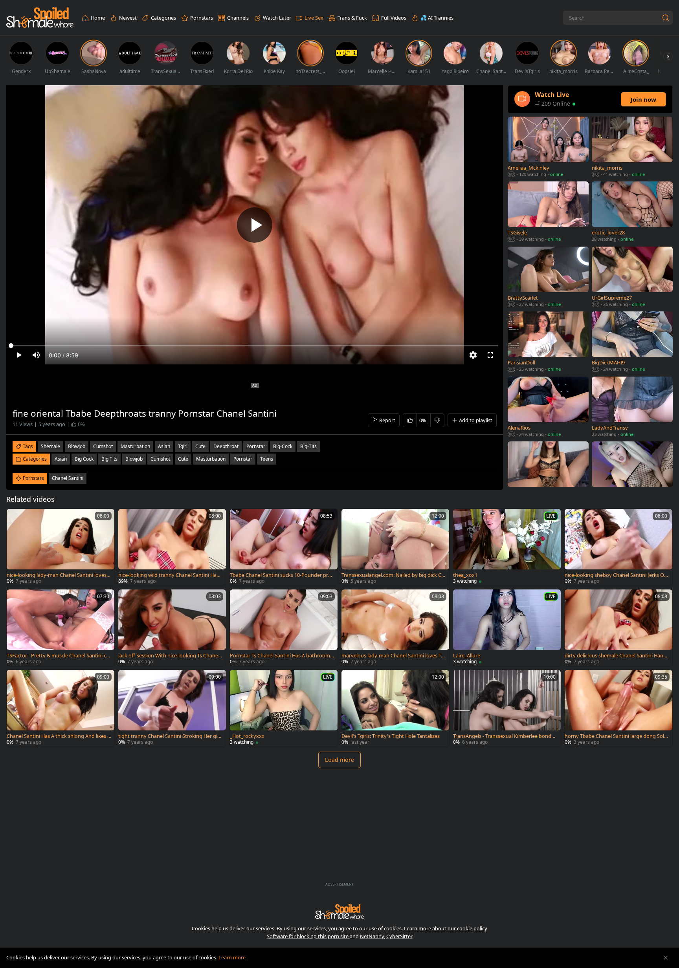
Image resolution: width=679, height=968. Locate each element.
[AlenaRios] (548, 407)
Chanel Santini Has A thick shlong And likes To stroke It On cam (58, 736)
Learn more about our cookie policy (445, 928)
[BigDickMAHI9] (632, 342)
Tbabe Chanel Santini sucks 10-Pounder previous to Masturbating (282, 575)
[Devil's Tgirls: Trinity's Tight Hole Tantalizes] (395, 708)
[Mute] (36, 355)
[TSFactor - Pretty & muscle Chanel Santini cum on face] (60, 627)
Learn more (232, 957)
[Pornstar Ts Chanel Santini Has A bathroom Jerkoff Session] (284, 627)
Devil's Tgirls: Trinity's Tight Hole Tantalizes (390, 736)
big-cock (282, 446)
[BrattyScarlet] (548, 277)
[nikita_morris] (632, 147)
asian (164, 446)
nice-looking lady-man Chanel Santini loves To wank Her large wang (58, 575)
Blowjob (134, 459)
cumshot (103, 446)
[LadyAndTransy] (632, 407)
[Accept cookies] (666, 958)
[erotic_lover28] (632, 212)
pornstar (255, 446)
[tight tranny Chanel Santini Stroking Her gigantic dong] (172, 708)
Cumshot (160, 459)
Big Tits (109, 459)
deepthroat (226, 446)
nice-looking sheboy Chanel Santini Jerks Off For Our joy (616, 575)
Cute (183, 459)
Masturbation (211, 459)
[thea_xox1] (507, 547)
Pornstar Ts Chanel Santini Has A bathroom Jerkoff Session (281, 655)
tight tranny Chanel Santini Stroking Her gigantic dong (169, 736)
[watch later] (16, 518)
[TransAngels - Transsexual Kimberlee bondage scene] (507, 708)
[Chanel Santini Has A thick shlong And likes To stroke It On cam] (60, 708)
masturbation (135, 446)
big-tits (308, 446)
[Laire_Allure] (507, 627)
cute (200, 446)
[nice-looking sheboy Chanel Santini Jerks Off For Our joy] (618, 547)
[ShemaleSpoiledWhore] (39, 18)
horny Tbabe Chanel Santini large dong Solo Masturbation (616, 736)
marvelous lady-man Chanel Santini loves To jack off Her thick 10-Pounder (392, 655)
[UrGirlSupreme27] (632, 277)
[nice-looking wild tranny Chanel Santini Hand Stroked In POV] (172, 547)
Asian (61, 459)
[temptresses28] (632, 472)
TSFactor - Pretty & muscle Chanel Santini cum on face (58, 655)
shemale (50, 446)
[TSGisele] (548, 212)
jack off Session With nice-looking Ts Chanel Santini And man (168, 655)
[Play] (254, 225)
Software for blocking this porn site (308, 936)
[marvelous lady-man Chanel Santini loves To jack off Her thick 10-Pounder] (395, 627)
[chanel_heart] (548, 472)
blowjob (76, 446)
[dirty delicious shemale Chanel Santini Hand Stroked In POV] (618, 627)
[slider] (254, 345)
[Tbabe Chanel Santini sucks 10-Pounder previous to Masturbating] (284, 547)
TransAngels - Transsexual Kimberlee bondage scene (505, 736)
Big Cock (84, 459)
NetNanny (372, 936)
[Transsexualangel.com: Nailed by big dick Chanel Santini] (395, 547)
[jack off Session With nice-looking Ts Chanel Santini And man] (172, 627)
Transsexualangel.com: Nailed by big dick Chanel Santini (392, 575)
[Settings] (473, 355)
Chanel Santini (67, 478)
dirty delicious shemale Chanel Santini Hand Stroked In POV (615, 655)
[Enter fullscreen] (490, 355)
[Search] (665, 17)
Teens (266, 459)
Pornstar (242, 459)
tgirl (182, 446)
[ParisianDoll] (548, 342)
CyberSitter (399, 936)
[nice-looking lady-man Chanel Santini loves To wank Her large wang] (60, 547)
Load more (339, 759)
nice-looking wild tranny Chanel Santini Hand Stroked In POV (170, 575)
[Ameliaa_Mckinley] (548, 147)
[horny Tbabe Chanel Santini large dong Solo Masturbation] (618, 708)
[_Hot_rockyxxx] (284, 708)
